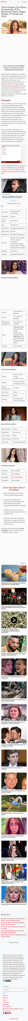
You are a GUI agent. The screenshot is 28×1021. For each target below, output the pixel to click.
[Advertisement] (14, 50)
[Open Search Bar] (19, 2)
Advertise (5, 998)
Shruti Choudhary (17, 477)
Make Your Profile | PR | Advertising (13, 1008)
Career (5, 1000)
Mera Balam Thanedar (12, 86)
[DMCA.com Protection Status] (7, 981)
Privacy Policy (7, 1011)
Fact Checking (7, 1006)
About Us (5, 995)
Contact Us (6, 1002)
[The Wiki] (4, 2)
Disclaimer (6, 1004)
